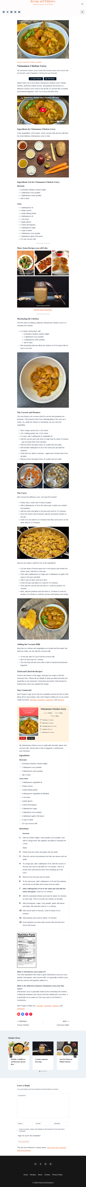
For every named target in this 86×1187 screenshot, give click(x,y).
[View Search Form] (82, 12)
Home (26, 1175)
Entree (39, 62)
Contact (47, 1175)
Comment (22, 1095)
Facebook (41, 700)
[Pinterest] (15, 12)
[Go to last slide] (11, 1056)
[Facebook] (3, 12)
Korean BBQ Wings (43, 273)
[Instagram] (11, 12)
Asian (19, 62)
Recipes (33, 1175)
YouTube (33, 700)
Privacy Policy (57, 1175)
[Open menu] (82, 3)
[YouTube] (19, 12)
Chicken (26, 62)
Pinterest (61, 700)
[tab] (39, 1071)
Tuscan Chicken (23, 1023)
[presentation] (18, 1048)
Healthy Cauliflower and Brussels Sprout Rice (18, 1061)
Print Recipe (51, 78)
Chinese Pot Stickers (60, 273)
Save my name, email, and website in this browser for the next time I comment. (42, 1130)
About (40, 1175)
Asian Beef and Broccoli (25, 273)
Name (21, 1123)
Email (38, 1123)
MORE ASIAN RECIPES (43, 310)
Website (57, 1123)
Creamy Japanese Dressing (43, 305)
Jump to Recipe (36, 78)
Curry (32, 62)
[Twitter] (7, 12)
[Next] (75, 1056)
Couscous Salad (63, 1023)
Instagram (49, 700)
